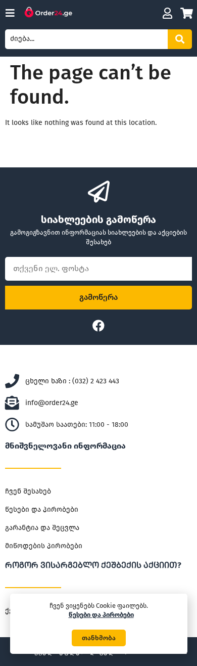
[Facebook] (98, 326)
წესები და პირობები (41, 509)
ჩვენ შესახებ (28, 491)
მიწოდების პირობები (43, 546)
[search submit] (180, 39)
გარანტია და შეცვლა (42, 527)
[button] (99, 638)
